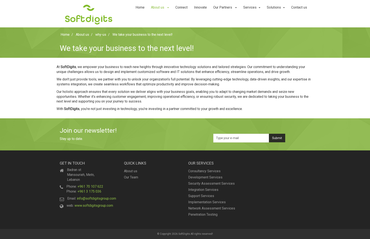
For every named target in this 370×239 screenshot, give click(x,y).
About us (158, 7)
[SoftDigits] (89, 14)
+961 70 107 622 (90, 186)
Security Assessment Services (211, 183)
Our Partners (223, 7)
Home (140, 7)
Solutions (274, 7)
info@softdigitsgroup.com (96, 198)
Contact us (299, 7)
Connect (181, 7)
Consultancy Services (204, 171)
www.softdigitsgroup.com (94, 205)
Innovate (200, 7)
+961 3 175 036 (89, 191)
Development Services (205, 177)
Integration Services (203, 190)
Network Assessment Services (211, 208)
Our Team (131, 177)
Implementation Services (207, 202)
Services (250, 7)
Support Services (201, 196)
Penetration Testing (203, 214)
